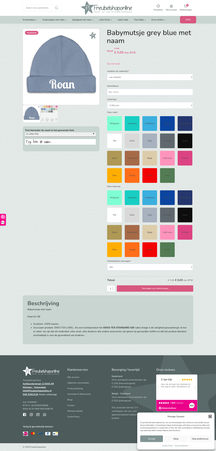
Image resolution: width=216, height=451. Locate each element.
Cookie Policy (167, 445)
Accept (151, 438)
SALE (188, 19)
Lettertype (112, 99)
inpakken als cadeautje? (122, 71)
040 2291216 (30, 394)
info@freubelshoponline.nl (37, 390)
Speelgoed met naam (82, 19)
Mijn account (73, 377)
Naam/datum (113, 86)
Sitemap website (75, 411)
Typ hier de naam (38, 142)
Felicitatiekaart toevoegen (123, 261)
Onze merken (157, 19)
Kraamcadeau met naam (54, 19)
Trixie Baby (139, 19)
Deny (176, 438)
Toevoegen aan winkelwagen (155, 288)
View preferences (200, 438)
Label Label (123, 19)
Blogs (70, 399)
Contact (70, 405)
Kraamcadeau (29, 19)
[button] (210, 416)
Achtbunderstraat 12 (34, 383)
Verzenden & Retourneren (79, 394)
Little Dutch (104, 19)
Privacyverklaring (181, 445)
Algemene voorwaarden (78, 382)
